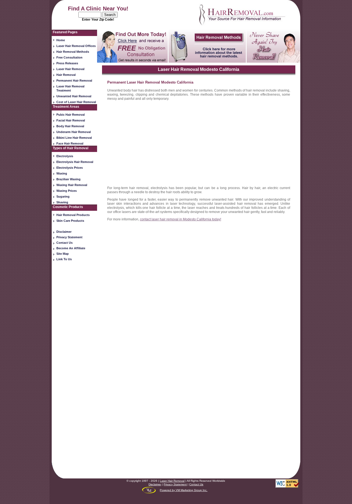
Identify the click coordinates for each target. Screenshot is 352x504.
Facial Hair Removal (70, 120)
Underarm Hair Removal (73, 132)
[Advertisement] (75, 349)
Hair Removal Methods (72, 51)
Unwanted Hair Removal (73, 96)
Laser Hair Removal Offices (76, 46)
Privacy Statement (69, 237)
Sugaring (63, 196)
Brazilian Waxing (68, 179)
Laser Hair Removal (70, 69)
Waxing (61, 173)
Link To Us (64, 259)
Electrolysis (64, 156)
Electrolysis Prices (69, 167)
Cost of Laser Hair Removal (76, 102)
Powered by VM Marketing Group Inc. (183, 490)
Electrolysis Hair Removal (74, 162)
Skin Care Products (70, 220)
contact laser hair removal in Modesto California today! (180, 219)
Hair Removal (66, 74)
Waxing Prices (66, 190)
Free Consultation (69, 57)
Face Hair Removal (69, 143)
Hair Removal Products (73, 215)
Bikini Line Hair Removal (74, 137)
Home (60, 40)
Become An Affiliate (70, 248)
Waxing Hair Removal (71, 185)
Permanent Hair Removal (74, 80)
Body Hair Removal (70, 126)
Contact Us (64, 242)
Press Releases (67, 63)
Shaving (62, 202)
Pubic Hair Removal (70, 114)
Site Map (62, 253)
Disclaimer (64, 231)
